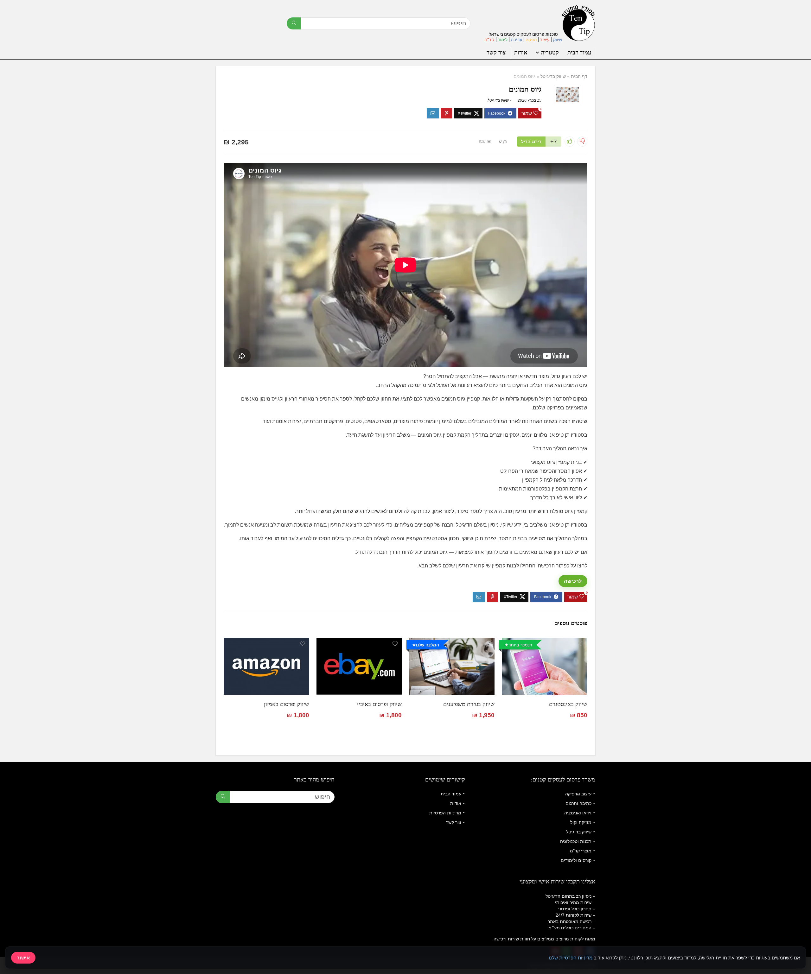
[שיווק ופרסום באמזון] (266, 642)
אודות (520, 52)
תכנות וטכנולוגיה (575, 841)
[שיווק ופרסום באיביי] (359, 642)
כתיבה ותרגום (578, 803)
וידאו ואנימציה (577, 812)
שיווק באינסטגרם (568, 704)
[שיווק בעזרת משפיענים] (452, 642)
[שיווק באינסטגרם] (544, 642)
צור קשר (496, 52)
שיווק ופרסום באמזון (286, 704)
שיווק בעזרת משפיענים (469, 704)
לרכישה (573, 581)
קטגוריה (550, 52)
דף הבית (579, 76)
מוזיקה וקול (580, 822)
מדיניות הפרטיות (445, 812)
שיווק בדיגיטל (553, 76)
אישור (23, 957)
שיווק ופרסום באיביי (379, 704)
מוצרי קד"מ (580, 850)
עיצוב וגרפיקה (578, 793)
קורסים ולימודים (576, 860)
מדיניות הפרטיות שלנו (570, 957)
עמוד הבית (579, 52)
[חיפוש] (294, 23)
